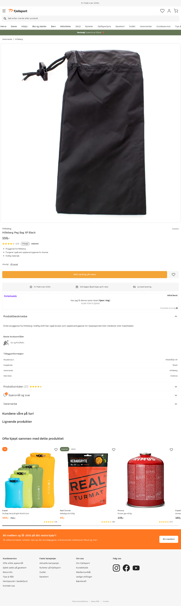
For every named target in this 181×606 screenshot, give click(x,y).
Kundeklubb (82, 567)
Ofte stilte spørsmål (13, 563)
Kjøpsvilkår (95, 601)
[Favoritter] (162, 11)
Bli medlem (169, 539)
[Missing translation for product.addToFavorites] (173, 274)
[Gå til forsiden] (17, 11)
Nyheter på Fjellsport (50, 567)
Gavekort (120, 26)
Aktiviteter (65, 26)
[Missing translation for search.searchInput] (5, 18)
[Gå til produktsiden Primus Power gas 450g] (145, 480)
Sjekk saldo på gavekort (14, 567)
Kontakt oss (9, 585)
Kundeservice (164, 26)
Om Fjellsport (83, 563)
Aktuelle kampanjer (49, 563)
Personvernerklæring (80, 601)
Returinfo (7, 572)
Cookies (106, 601)
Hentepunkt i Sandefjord (15, 581)
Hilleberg (19, 39)
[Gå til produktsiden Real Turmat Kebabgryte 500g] (87, 480)
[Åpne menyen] (4, 11)
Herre (3, 26)
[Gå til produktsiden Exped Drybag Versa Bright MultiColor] (30, 480)
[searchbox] (93, 18)
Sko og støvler (39, 26)
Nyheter (89, 26)
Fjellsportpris (104, 26)
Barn (53, 26)
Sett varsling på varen (85, 274)
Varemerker (146, 26)
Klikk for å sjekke (90, 303)
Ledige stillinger (84, 576)
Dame (14, 26)
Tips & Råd (8, 576)
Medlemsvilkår (83, 572)
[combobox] (90, 18)
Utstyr (24, 26)
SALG (78, 26)
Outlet (132, 26)
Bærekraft (81, 581)
